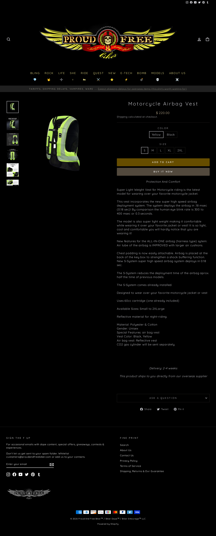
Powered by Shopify (108, 524)
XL (169, 150)
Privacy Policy (129, 460)
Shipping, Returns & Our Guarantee (142, 471)
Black (171, 134)
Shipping (122, 116)
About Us (125, 450)
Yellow (156, 134)
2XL (180, 150)
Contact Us (127, 455)
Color (163, 128)
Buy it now (163, 171)
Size (163, 144)
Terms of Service (130, 465)
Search (124, 444)
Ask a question (163, 398)
